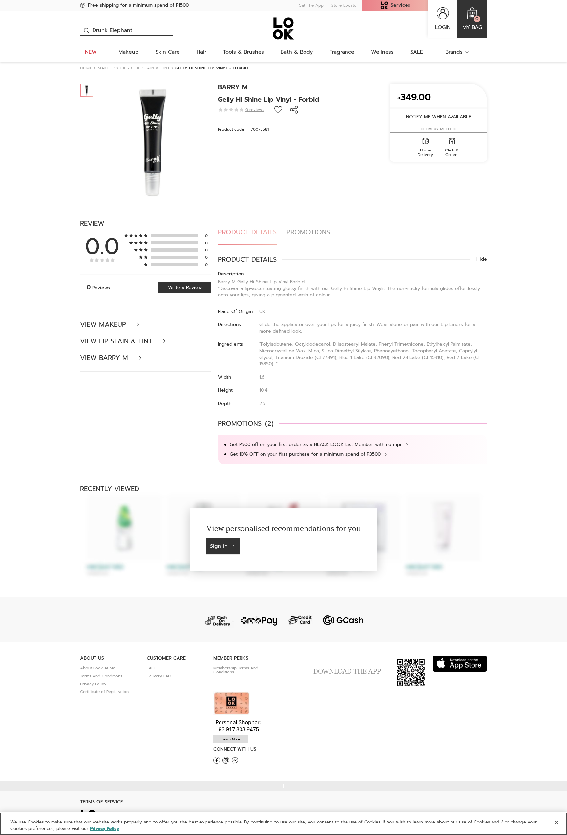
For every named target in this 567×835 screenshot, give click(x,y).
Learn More (231, 739)
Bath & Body (297, 52)
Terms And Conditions (101, 676)
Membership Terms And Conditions (235, 670)
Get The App (311, 5)
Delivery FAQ (159, 676)
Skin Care (168, 52)
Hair (201, 52)
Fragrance (341, 52)
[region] (283, 823)
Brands (454, 52)
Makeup (128, 52)
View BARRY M (105, 357)
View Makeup (104, 324)
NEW (91, 52)
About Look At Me (97, 668)
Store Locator (344, 5)
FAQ (151, 668)
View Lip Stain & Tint (117, 341)
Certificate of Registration (104, 692)
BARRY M (233, 87)
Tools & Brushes (243, 52)
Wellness (382, 52)
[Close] (556, 822)
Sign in (219, 546)
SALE (416, 52)
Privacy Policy (93, 684)
